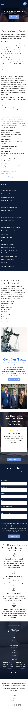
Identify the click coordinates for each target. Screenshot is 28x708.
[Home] (14, 625)
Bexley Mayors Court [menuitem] (6, 194)
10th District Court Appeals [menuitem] (8, 190)
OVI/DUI (12, 76)
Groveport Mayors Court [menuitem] (7, 220)
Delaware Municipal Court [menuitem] (7, 197)
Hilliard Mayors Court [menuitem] (6, 224)
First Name (4, 480)
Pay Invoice (14, 647)
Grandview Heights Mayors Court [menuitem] (9, 214)
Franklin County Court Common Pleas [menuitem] (11, 204)
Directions (4, 311)
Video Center (14, 652)
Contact (14, 655)
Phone (3, 493)
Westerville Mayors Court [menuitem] (7, 259)
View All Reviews (14, 459)
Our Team (14, 643)
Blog (14, 650)
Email (2, 500)
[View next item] (15, 455)
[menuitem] (14, 695)
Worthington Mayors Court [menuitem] (8, 266)
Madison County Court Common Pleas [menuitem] (11, 227)
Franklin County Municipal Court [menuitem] (9, 207)
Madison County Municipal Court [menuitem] (9, 231)
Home (14, 640)
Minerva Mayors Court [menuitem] (7, 237)
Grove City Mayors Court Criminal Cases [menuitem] (11, 217)
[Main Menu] (2, 4)
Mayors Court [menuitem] (4, 234)
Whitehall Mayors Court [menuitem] (7, 263)
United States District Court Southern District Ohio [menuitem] (11, 252)
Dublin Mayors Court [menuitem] (6, 200)
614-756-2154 (14, 631)
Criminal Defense (14, 645)
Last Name (4, 487)
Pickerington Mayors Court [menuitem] (8, 244)
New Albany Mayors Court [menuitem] (8, 241)
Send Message (14, 536)
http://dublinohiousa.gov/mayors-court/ (11, 324)
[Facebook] (14, 675)
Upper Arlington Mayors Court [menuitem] (9, 256)
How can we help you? (7, 513)
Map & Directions (7, 668)
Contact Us (14, 17)
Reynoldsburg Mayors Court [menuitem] (8, 247)
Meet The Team (14, 379)
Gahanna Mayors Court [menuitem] (7, 210)
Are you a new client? (6, 506)
